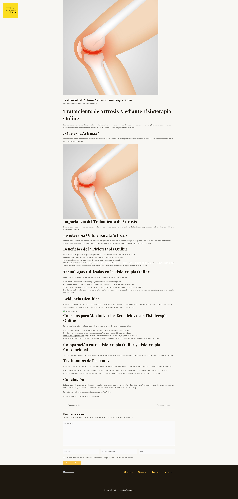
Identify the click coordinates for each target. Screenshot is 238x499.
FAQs (231, 10)
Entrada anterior (73, 405)
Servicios (181, 10)
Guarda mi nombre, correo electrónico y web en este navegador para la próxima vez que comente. (100, 458)
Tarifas (191, 10)
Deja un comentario (70, 104)
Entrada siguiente (164, 405)
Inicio (173, 10)
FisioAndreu (107, 392)
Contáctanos (213, 10)
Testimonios (201, 10)
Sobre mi (224, 10)
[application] (185, 10)
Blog (80, 104)
